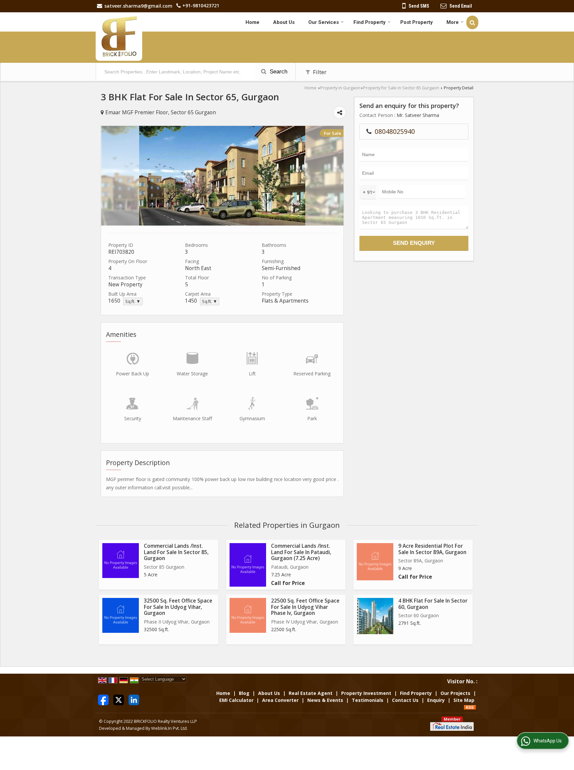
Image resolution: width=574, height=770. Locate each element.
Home (252, 22)
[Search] (472, 22)
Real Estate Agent (311, 693)
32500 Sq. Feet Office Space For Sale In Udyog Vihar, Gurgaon (178, 607)
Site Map (463, 700)
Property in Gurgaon (340, 88)
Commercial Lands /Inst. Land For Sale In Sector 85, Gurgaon (176, 552)
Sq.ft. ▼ (133, 301)
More (452, 22)
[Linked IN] (134, 699)
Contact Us (405, 700)
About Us (284, 22)
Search (277, 71)
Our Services (323, 22)
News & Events (325, 700)
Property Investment (366, 693)
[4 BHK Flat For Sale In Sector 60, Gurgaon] (375, 616)
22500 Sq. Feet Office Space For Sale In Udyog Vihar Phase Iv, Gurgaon (305, 607)
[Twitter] (118, 699)
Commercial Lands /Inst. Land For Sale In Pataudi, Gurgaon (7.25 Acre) (301, 552)
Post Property (416, 22)
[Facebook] (103, 699)
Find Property (369, 22)
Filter (319, 72)
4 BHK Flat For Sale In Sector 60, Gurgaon (432, 603)
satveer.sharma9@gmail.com (138, 6)
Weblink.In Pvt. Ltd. (169, 728)
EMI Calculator (236, 700)
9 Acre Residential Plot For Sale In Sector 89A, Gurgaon (432, 548)
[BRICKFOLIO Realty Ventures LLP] (119, 36)
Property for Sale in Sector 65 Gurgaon (401, 88)
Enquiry (436, 700)
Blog (244, 693)
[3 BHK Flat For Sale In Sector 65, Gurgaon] (222, 224)
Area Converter (280, 700)
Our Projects (455, 693)
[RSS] (470, 707)
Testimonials (367, 700)
